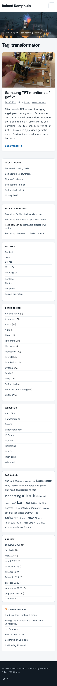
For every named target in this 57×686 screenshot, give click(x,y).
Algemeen (10, 319)
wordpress (18, 527)
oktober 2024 (12, 572)
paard (38, 508)
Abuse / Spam (12, 313)
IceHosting (10, 351)
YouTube (28, 527)
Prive (7, 378)
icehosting (13, 496)
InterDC (9, 357)
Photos (8, 283)
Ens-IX (8, 424)
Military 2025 (11, 195)
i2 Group (9, 435)
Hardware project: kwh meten (31, 219)
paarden (45, 508)
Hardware (10, 346)
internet (41, 496)
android (9, 480)
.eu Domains (11, 629)
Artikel (8, 324)
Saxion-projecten (13, 294)
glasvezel (10, 489)
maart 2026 (11, 561)
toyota (25, 523)
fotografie (34, 485)
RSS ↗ (5, 679)
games (43, 486)
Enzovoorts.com (13, 429)
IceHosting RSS (17, 609)
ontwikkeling (28, 507)
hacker (32, 489)
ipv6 (14, 503)
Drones (8, 261)
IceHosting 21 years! (15, 645)
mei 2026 (10, 555)
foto (26, 485)
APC (17, 481)
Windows (8, 527)
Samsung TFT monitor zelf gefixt (27, 94)
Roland (27, 102)
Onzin (8, 373)
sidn (36, 513)
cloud (32, 481)
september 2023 (13, 588)
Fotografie (10, 340)
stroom (32, 518)
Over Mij (9, 257)
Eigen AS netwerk (14, 179)
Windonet (10, 462)
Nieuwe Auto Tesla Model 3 (30, 233)
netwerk (9, 507)
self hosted (19, 513)
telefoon (16, 522)
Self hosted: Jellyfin (15, 190)
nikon (17, 508)
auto (21, 481)
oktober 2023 (12, 582)
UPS (31, 522)
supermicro (43, 518)
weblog (42, 523)
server (29, 512)
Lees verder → (13, 145)
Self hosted (11, 384)
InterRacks (10, 362)
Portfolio (9, 279)
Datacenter (44, 481)
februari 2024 (12, 577)
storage (23, 518)
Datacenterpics (12, 419)
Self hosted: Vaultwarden (18, 173)
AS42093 (10, 413)
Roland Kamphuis (16, 6)
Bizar (7, 335)
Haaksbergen (22, 490)
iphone (8, 503)
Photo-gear (11, 272)
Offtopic (9, 368)
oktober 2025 (12, 566)
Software (11, 518)
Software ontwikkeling (16, 389)
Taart (7, 522)
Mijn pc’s (9, 267)
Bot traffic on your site (16, 639)
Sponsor (9, 395)
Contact (9, 252)
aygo (27, 481)
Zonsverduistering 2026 (17, 168)
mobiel (43, 502)
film (22, 486)
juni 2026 (9, 550)
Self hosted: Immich (15, 184)
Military (35, 503)
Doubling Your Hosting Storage (21, 615)
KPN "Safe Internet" (15, 634)
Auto (7, 330)
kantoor (24, 502)
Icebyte (9, 440)
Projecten (10, 288)
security (9, 512)
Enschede (15, 486)
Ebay (7, 485)
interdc (29, 495)
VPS (36, 522)
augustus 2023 (13, 593)
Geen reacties (39, 102)
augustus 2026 (13, 544)
